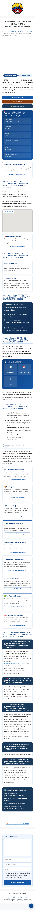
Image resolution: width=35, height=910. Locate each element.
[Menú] (31, 905)
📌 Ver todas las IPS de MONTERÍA (17, 824)
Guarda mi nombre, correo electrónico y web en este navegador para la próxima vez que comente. (18, 875)
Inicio (4, 31)
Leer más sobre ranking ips (17, 497)
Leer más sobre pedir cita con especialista (17, 534)
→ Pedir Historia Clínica (17, 588)
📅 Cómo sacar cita (17, 97)
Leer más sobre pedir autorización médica (17, 570)
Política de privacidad (21, 897)
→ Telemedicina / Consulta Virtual (17, 552)
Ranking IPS (10, 487)
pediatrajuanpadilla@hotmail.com (13, 135)
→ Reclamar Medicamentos (17, 246)
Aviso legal (11, 897)
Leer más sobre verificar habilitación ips (17, 606)
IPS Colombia (10, 31)
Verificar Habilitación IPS (14, 596)
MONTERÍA (28, 31)
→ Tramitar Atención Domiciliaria (17, 174)
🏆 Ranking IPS (17, 101)
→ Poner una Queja (17, 516)
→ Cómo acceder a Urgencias (17, 625)
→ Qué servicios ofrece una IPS (17, 479)
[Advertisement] (17, 55)
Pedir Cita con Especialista (15, 523)
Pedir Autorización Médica (15, 559)
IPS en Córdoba (19, 31)
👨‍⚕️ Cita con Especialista (17, 106)
